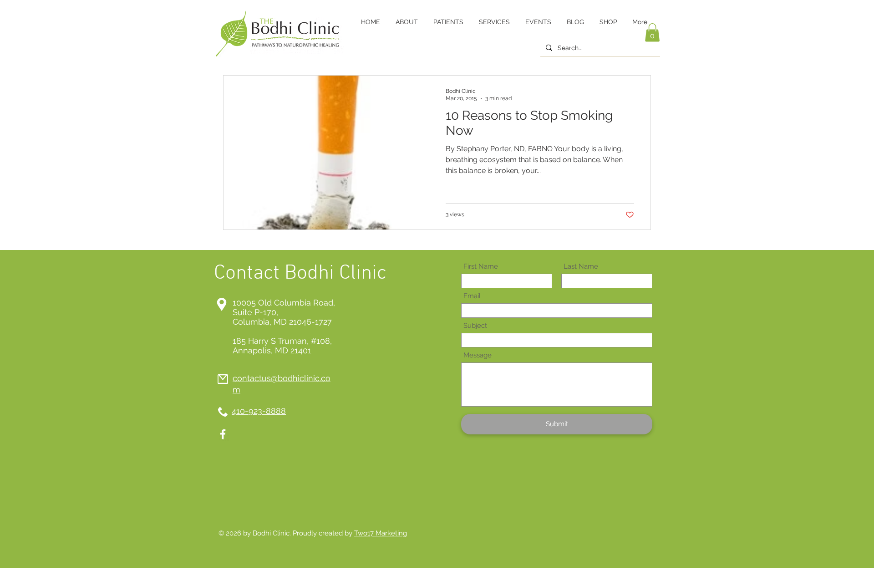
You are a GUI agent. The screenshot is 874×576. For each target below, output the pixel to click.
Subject (475, 325)
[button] (652, 32)
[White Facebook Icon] (222, 434)
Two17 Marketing (380, 533)
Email (472, 296)
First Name (480, 266)
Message (477, 355)
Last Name (581, 266)
